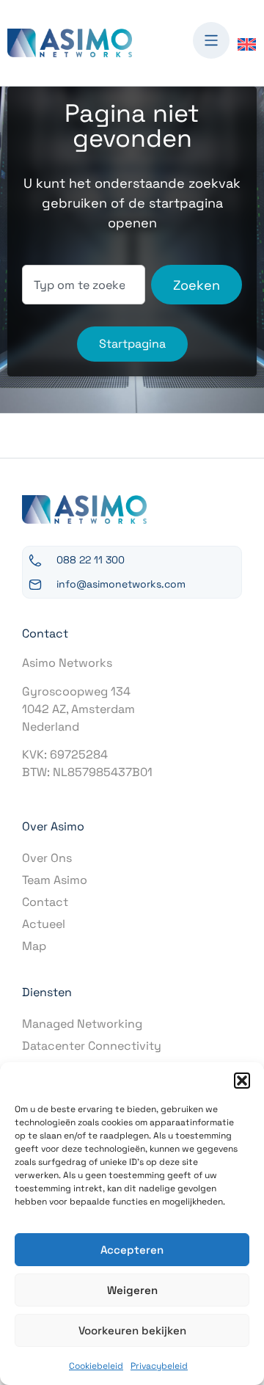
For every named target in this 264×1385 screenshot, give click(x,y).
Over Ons (47, 858)
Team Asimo (54, 880)
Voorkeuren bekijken (132, 1330)
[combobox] (83, 284)
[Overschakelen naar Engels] (247, 44)
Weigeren (132, 1290)
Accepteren (132, 1250)
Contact (45, 902)
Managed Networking (82, 1023)
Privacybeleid (159, 1366)
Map (34, 946)
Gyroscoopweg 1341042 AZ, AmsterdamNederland (78, 709)
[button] (242, 1080)
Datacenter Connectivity (91, 1045)
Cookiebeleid (96, 1366)
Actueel (43, 924)
